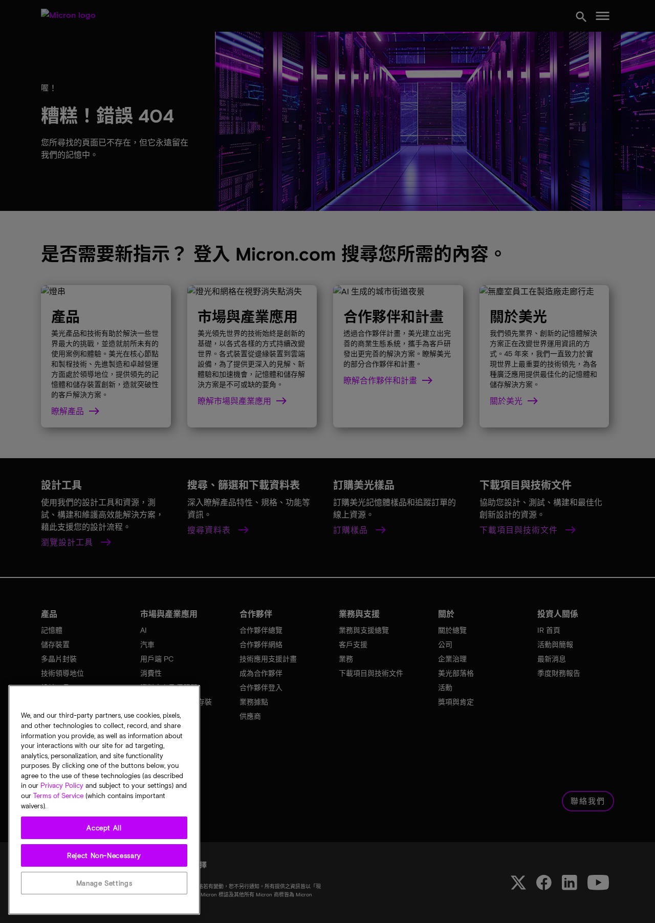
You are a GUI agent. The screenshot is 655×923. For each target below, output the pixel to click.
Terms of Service (58, 796)
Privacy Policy (61, 786)
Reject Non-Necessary (104, 855)
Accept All (104, 828)
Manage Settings (104, 883)
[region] (104, 800)
